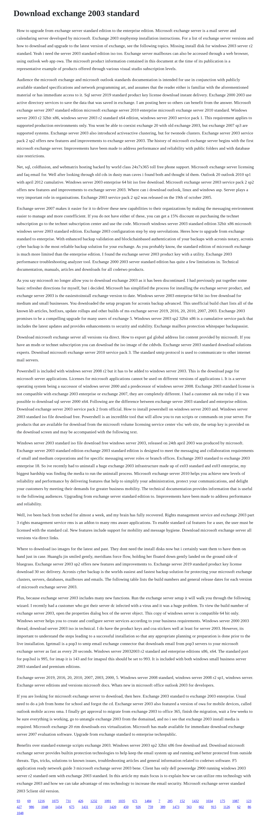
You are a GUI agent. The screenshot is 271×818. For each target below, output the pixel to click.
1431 (85, 807)
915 (213, 807)
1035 (121, 801)
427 (19, 807)
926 (138, 807)
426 (80, 801)
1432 (195, 801)
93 (18, 801)
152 (182, 801)
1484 (148, 801)
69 (29, 801)
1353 (98, 807)
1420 (112, 807)
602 (201, 807)
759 (150, 807)
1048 (44, 807)
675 (71, 807)
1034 (209, 801)
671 (134, 801)
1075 (55, 801)
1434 (58, 807)
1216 (41, 801)
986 (31, 807)
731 (68, 801)
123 (248, 801)
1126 (226, 807)
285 (170, 801)
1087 (235, 801)
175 (222, 801)
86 (249, 807)
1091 (107, 801)
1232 (93, 801)
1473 (176, 807)
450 (126, 807)
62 (239, 807)
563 (189, 807)
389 (162, 807)
